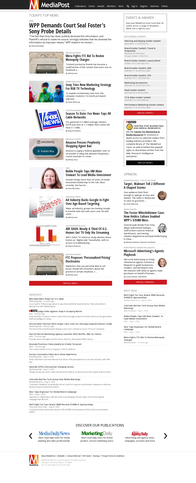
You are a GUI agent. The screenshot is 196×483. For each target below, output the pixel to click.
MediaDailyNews (73, 52)
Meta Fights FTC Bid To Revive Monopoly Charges (85, 58)
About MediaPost (48, 456)
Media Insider (130, 209)
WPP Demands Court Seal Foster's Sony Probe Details (67, 28)
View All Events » (145, 113)
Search (128, 6)
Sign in (134, 6)
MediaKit (61, 456)
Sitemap (96, 456)
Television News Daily (76, 110)
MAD (31, 21)
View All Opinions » (145, 282)
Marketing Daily (73, 81)
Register (144, 6)
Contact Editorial (73, 456)
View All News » (70, 283)
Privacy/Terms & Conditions (113, 456)
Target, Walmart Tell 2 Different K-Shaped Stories (144, 186)
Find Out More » (145, 162)
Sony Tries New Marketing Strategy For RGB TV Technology (88, 87)
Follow (164, 6)
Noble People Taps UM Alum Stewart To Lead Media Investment (88, 173)
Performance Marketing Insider (139, 247)
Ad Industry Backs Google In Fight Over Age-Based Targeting (87, 202)
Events (92, 6)
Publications (80, 6)
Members (111, 6)
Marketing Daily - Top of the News (140, 180)
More (120, 6)
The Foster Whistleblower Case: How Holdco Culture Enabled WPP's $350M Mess (144, 216)
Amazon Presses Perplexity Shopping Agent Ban (83, 144)
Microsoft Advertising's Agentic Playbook (144, 253)
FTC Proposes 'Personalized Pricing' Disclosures (88, 259)
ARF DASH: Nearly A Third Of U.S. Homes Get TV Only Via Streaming (87, 231)
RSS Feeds (87, 456)
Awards (100, 6)
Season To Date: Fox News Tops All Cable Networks (88, 115)
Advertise (154, 6)
